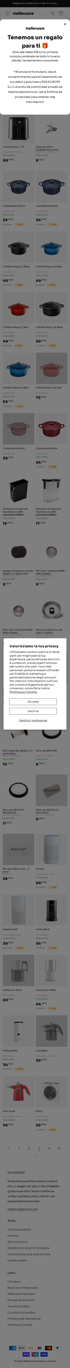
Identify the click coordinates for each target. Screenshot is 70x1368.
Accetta (33, 702)
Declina (33, 711)
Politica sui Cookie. (23, 692)
